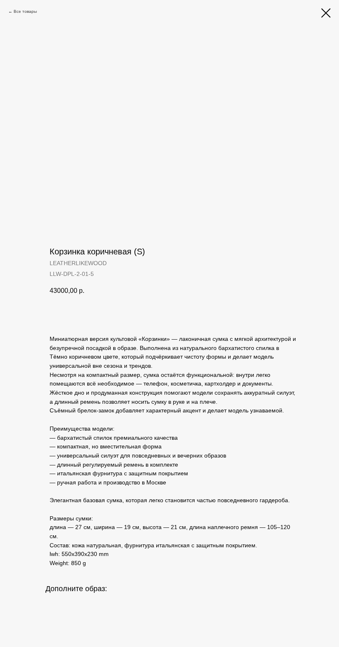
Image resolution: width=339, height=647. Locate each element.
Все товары (25, 11)
